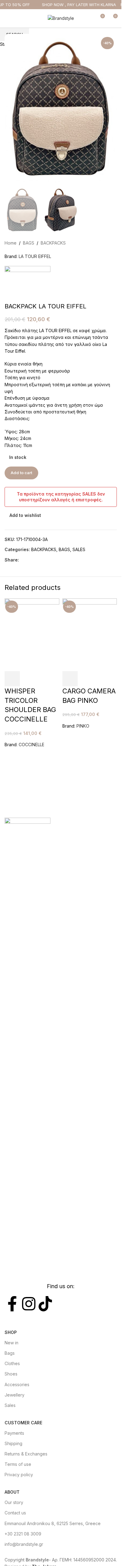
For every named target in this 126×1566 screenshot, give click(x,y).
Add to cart (21, 472)
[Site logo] (61, 17)
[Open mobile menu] (7, 18)
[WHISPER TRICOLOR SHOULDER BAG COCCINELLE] (32, 634)
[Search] (88, 18)
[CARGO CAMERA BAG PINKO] (89, 634)
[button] (12, 678)
